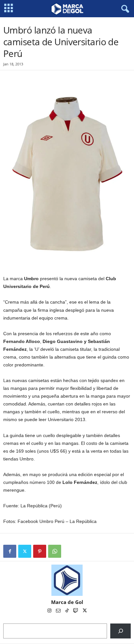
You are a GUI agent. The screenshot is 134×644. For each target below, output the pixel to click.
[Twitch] (76, 611)
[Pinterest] (39, 551)
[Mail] (58, 611)
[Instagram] (50, 611)
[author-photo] (67, 580)
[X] (24, 551)
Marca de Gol (67, 602)
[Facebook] (9, 551)
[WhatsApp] (54, 551)
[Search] (120, 630)
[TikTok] (67, 611)
